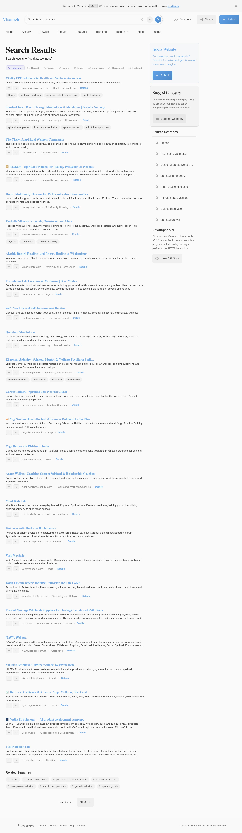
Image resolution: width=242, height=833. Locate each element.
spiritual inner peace (18, 127)
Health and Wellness (64, 88)
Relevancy (17, 68)
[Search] (158, 19)
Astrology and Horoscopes (64, 120)
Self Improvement (59, 318)
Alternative (57, 650)
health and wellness (31, 95)
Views (50, 68)
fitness (11, 95)
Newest (35, 68)
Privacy (53, 825)
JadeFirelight (39, 379)
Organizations (49, 152)
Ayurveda (58, 541)
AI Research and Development (57, 732)
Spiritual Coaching (57, 404)
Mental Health (62, 345)
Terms (63, 825)
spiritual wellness (91, 95)
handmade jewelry (48, 241)
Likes (80, 68)
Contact (81, 825)
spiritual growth (110, 786)
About (42, 825)
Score (66, 68)
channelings (73, 379)
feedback (173, 5)
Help (72, 825)
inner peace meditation (45, 127)
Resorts (52, 678)
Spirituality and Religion (65, 596)
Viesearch (11, 19)
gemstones (27, 241)
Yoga (47, 294)
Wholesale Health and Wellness (54, 623)
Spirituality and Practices (55, 179)
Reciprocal (118, 68)
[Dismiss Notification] (236, 6)
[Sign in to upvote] (9, 88)
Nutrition (51, 760)
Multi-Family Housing (56, 207)
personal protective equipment (61, 95)
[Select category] (150, 19)
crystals (12, 241)
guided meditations (17, 379)
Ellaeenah (57, 379)
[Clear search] (142, 19)
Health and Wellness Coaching (74, 486)
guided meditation (84, 786)
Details (84, 88)
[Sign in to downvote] (16, 88)
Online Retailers (59, 234)
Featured (137, 68)
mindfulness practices (97, 127)
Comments (98, 68)
